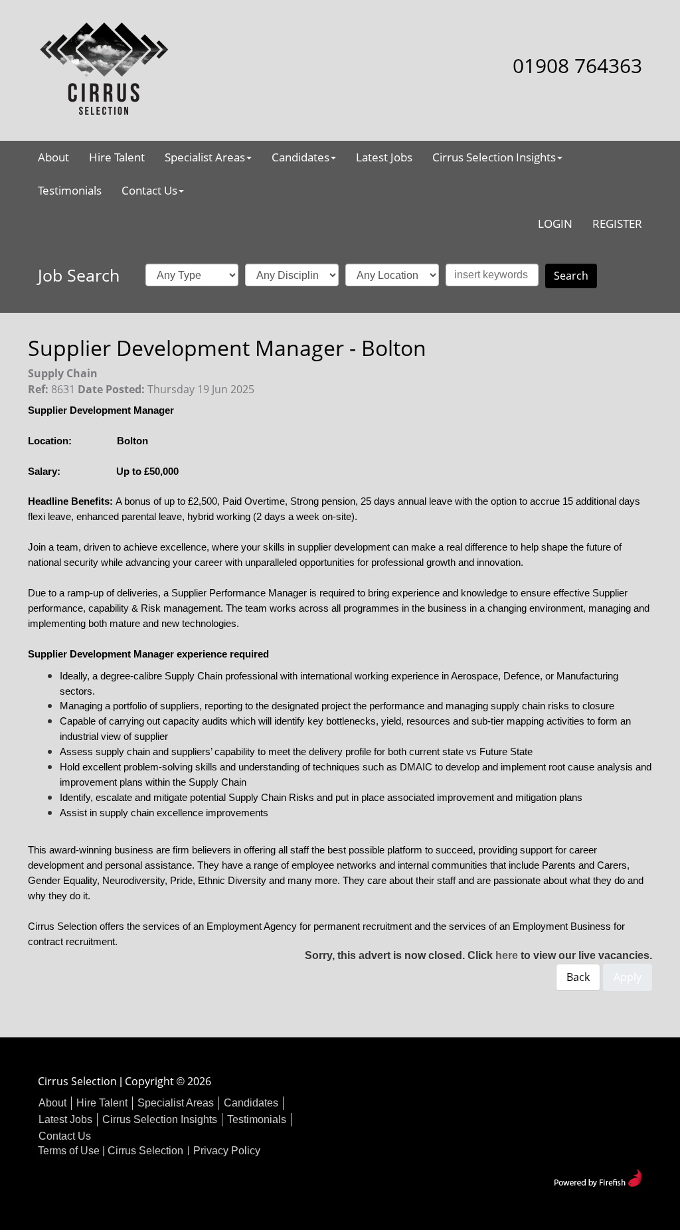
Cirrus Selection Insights (494, 157)
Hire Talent (117, 157)
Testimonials (70, 190)
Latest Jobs (384, 157)
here (506, 955)
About (53, 157)
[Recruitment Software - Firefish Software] (598, 1176)
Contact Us (149, 190)
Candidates (300, 157)
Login (555, 223)
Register (617, 223)
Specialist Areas (205, 157)
